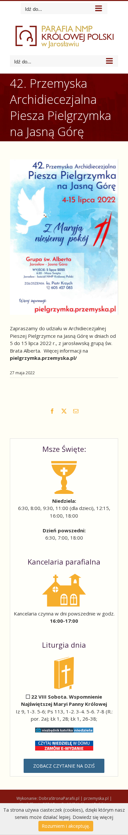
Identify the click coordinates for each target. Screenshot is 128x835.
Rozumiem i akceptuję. (66, 826)
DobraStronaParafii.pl (59, 798)
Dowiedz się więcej (93, 817)
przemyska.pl (96, 798)
